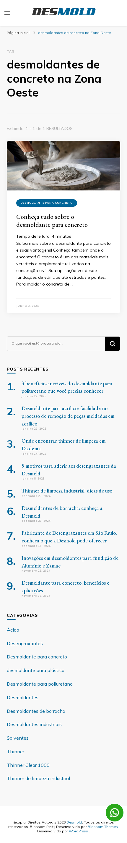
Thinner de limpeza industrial (38, 778)
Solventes (18, 738)
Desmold (74, 822)
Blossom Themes (103, 826)
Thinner (15, 751)
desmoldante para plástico (35, 670)
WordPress (78, 831)
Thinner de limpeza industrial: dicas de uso (67, 490)
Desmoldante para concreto (47, 202)
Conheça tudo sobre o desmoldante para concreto (52, 221)
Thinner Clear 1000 (28, 765)
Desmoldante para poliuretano (40, 684)
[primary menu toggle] (7, 13)
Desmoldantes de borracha (36, 711)
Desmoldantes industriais (34, 724)
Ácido (13, 630)
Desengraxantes (25, 643)
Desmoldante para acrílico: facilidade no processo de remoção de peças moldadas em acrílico (68, 416)
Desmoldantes (22, 697)
